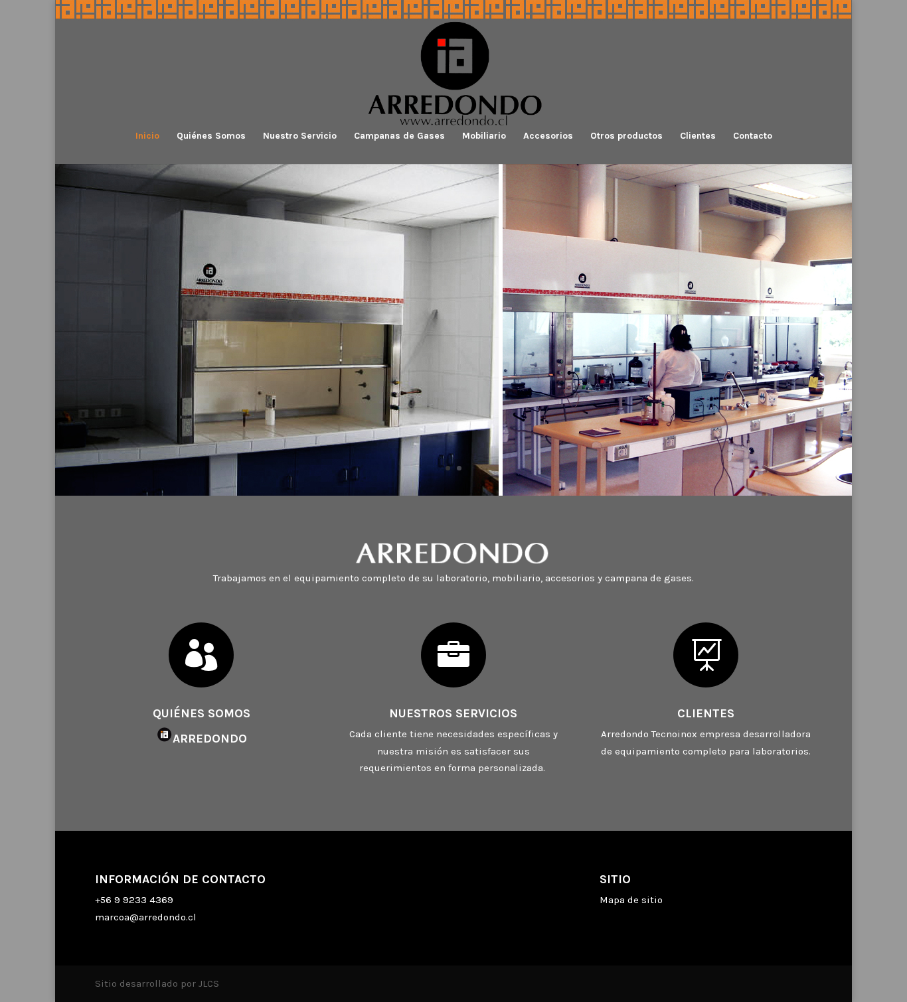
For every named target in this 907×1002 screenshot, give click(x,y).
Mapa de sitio (631, 900)
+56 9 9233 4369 (134, 900)
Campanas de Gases (399, 136)
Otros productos (626, 136)
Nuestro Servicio (300, 136)
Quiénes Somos (211, 136)
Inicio (147, 136)
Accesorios (548, 136)
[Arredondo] (453, 492)
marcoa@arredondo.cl (146, 917)
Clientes (698, 136)
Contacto (752, 136)
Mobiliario (484, 136)
